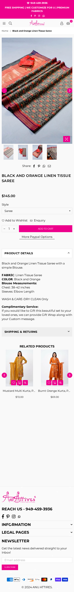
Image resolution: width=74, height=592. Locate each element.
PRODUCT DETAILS (18, 253)
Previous (4, 90)
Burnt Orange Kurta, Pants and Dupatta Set (54, 390)
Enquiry (39, 220)
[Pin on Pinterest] (39, 166)
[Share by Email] (49, 166)
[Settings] (62, 23)
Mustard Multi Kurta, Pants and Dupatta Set (19, 390)
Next (69, 90)
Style (5, 204)
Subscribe (9, 567)
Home (5, 31)
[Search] (10, 23)
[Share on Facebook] (34, 166)
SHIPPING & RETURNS (20, 331)
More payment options (37, 237)
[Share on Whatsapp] (44, 166)
